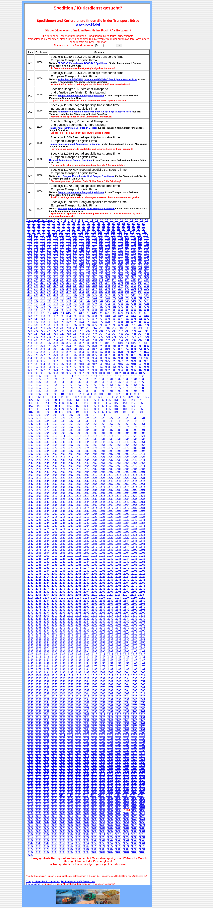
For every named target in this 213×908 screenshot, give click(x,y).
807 (81, 343)
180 (81, 244)
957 (68, 367)
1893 (38, 552)
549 (133, 301)
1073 (86, 388)
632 (55, 316)
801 (42, 343)
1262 (30, 427)
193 (42, 247)
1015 (102, 376)
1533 (38, 480)
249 (36, 256)
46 (143, 223)
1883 (78, 549)
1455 (134, 462)
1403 (78, 454)
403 (49, 280)
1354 (46, 445)
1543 (118, 480)
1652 (30, 504)
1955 (54, 564)
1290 (134, 430)
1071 (70, 388)
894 (29, 358)
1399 (46, 454)
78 (63, 229)
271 (55, 259)
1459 (46, 465)
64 (113, 226)
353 (94, 271)
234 (62, 253)
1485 (134, 468)
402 (42, 280)
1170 (132, 406)
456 (146, 286)
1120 (99, 397)
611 (42, 313)
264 (133, 256)
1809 (86, 534)
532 (146, 298)
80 (73, 229)
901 (75, 358)
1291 (142, 430)
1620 (134, 495)
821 (49, 346)
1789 (46, 531)
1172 (30, 409)
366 (55, 274)
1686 (62, 510)
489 (114, 292)
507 (107, 295)
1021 (30, 379)
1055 (62, 385)
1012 (78, 376)
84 (93, 229)
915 (42, 361)
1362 (110, 445)
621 (107, 313)
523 (88, 298)
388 (75, 277)
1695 (134, 510)
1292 (30, 433)
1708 (118, 513)
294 (81, 262)
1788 (38, 531)
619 (94, 313)
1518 (38, 477)
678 (107, 322)
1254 (86, 424)
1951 (142, 561)
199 (81, 247)
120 (61, 235)
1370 (54, 448)
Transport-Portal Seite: (39, 220)
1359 (86, 445)
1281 (62, 430)
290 (55, 262)
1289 (126, 430)
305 (29, 265)
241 (107, 253)
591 (36, 310)
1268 (78, 427)
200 (88, 247)
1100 (62, 394)
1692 (110, 510)
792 (107, 340)
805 (68, 343)
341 (140, 268)
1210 (94, 415)
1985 (54, 570)
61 (98, 226)
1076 (110, 388)
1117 (76, 397)
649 (42, 319)
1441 (142, 459)
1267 (70, 427)
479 (49, 292)
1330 (94, 439)
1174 (46, 409)
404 (55, 280)
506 (101, 295)
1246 (142, 421)
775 (120, 337)
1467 (110, 465)
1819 (46, 537)
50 (43, 226)
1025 (62, 379)
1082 (38, 391)
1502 (30, 474)
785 (62, 340)
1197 (108, 412)
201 (94, 247)
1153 (116, 403)
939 (75, 364)
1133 (77, 400)
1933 (118, 558)
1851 (62, 543)
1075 (102, 388)
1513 (118, 474)
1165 (93, 406)
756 (120, 334)
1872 (110, 546)
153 (29, 241)
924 (101, 361)
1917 (110, 555)
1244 (126, 421)
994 (62, 373)
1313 (78, 436)
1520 (54, 477)
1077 (118, 388)
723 (29, 331)
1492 (70, 471)
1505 (54, 474)
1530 (134, 477)
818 (29, 346)
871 (127, 352)
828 (94, 346)
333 (88, 268)
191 (29, 247)
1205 (54, 415)
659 (107, 319)
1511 (102, 474)
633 (62, 316)
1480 (94, 468)
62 (103, 226)
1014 (94, 376)
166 (114, 241)
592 (42, 310)
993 (55, 373)
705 (36, 328)
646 (146, 316)
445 (75, 286)
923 (94, 361)
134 (29, 238)
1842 (110, 540)
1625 (54, 498)
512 (140, 295)
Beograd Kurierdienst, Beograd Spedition (70, 160)
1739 (126, 519)
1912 (70, 555)
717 (114, 328)
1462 (70, 465)
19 (131, 220)
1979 (126, 567)
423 (55, 283)
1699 (46, 513)
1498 (118, 471)
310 (62, 265)
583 (107, 307)
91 (128, 229)
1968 (38, 567)
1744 (46, 522)
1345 (94, 442)
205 (120, 247)
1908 (38, 555)
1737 (110, 519)
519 (62, 298)
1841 (102, 540)
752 (94, 334)
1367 (30, 448)
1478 (78, 468)
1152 (108, 403)
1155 (132, 403)
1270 (94, 427)
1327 (70, 439)
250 (42, 256)
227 (140, 250)
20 (136, 220)
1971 (62, 567)
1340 (54, 442)
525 (101, 298)
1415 (54, 456)
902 (81, 358)
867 (101, 352)
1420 (94, 456)
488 (107, 292)
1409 (126, 454)
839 (42, 349)
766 (62, 337)
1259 (126, 424)
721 (140, 328)
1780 (94, 528)
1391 (102, 451)
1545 (134, 480)
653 (68, 319)
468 (101, 289)
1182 (108, 409)
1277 (30, 430)
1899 (86, 552)
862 (68, 352)
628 (29, 316)
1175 (54, 409)
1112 (38, 397)
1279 (46, 430)
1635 (134, 498)
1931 (102, 558)
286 (29, 262)
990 (36, 373)
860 (55, 352)
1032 (118, 379)
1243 (118, 421)
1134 (85, 400)
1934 (126, 558)
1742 (30, 522)
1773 (38, 528)
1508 (78, 474)
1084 (54, 391)
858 (42, 352)
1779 (86, 528)
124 (87, 235)
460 (49, 289)
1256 (102, 424)
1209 (86, 415)
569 (140, 304)
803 (55, 343)
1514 (126, 474)
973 (49, 370)
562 (94, 304)
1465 (94, 465)
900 (68, 358)
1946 (102, 561)
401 (36, 280)
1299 (86, 433)
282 (127, 259)
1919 (126, 555)
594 (55, 310)
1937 (30, 561)
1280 (54, 430)
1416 (62, 456)
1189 (46, 412)
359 (133, 271)
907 (114, 358)
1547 (30, 483)
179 (75, 244)
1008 (46, 376)
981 (101, 370)
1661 (102, 504)
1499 (126, 471)
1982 (30, 570)
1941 (62, 561)
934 (42, 364)
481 (62, 292)
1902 (110, 552)
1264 (46, 427)
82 (83, 229)
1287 (110, 430)
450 (107, 286)
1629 (86, 498)
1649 (126, 501)
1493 (78, 471)
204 (114, 247)
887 (107, 355)
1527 (110, 477)
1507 (70, 474)
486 (94, 292)
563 (101, 304)
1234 (46, 421)
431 (107, 283)
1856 (102, 543)
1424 (126, 456)
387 (68, 277)
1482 (110, 468)
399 (146, 277)
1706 (102, 513)
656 (88, 319)
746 (55, 334)
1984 (46, 570)
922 (88, 361)
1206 (62, 415)
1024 (54, 379)
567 (127, 304)
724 (36, 331)
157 (55, 241)
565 (114, 304)
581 (94, 307)
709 (62, 328)
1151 (101, 403)
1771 (142, 525)
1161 (62, 406)
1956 (62, 564)
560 (81, 304)
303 (140, 262)
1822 (70, 537)
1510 (94, 474)
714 (94, 328)
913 (29, 361)
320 (127, 265)
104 (80, 232)
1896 (62, 552)
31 (68, 223)
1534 (46, 480)
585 (120, 307)
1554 (86, 483)
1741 (142, 519)
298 (107, 262)
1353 (38, 445)
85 (98, 229)
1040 (62, 382)
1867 (70, 546)
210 (29, 250)
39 (108, 223)
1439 (126, 459)
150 (133, 238)
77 (58, 229)
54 (63, 226)
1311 (62, 436)
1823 (78, 537)
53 (58, 226)
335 (101, 268)
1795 (94, 531)
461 (55, 289)
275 (81, 259)
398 (140, 277)
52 (53, 226)
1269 (86, 427)
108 (106, 232)
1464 (86, 465)
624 (127, 313)
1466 (102, 465)
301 (127, 262)
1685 (54, 510)
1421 (102, 456)
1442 (30, 462)
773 (107, 337)
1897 (70, 552)
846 (88, 349)
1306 (142, 433)
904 (94, 358)
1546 (142, 480)
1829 (126, 537)
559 (75, 304)
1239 (86, 421)
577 (68, 307)
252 (55, 256)
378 (133, 274)
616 (75, 313)
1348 (118, 442)
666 (29, 322)
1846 (142, 540)
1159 (46, 406)
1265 (54, 427)
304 (146, 262)
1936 (142, 558)
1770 (134, 525)
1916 (102, 555)
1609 (46, 495)
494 (146, 292)
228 (146, 250)
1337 (30, 442)
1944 (86, 561)
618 (88, 313)
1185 (132, 409)
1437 (110, 459)
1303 (118, 433)
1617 (110, 495)
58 (83, 226)
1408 (118, 454)
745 (49, 334)
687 (42, 325)
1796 (102, 531)
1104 (94, 394)
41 (118, 223)
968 (140, 367)
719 (127, 328)
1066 (30, 388)
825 (75, 346)
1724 (126, 516)
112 (132, 232)
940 (81, 364)
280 (114, 259)
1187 (30, 412)
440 (42, 286)
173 (36, 244)
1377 (110, 448)
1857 (110, 543)
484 (81, 292)
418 (146, 280)
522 (81, 298)
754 (107, 334)
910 (133, 358)
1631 (102, 498)
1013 (86, 376)
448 (94, 286)
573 (42, 307)
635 (75, 316)
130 (126, 235)
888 (114, 355)
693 (81, 325)
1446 (62, 462)
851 (120, 349)
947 (127, 364)
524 (94, 298)
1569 (86, 486)
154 (36, 241)
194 (49, 247)
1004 (134, 373)
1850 (54, 543)
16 (116, 220)
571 (29, 307)
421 (42, 283)
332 (81, 268)
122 (74, 235)
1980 (134, 567)
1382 (30, 451)
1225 (94, 418)
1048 (126, 382)
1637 (30, 501)
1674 (86, 507)
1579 (46, 489)
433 (120, 283)
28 (53, 223)
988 (146, 370)
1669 (46, 507)
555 (49, 304)
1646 (102, 501)
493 (140, 292)
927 (120, 361)
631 (49, 316)
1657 (70, 504)
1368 (38, 448)
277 (94, 259)
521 (75, 298)
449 (101, 286)
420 (36, 283)
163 (94, 241)
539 (68, 301)
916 (49, 361)
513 (146, 295)
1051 (30, 385)
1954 (46, 564)
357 (120, 271)
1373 (78, 448)
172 (29, 244)
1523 (78, 477)
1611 (62, 495)
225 (127, 250)
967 (133, 367)
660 (114, 319)
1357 (70, 445)
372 (94, 274)
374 (107, 274)
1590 (134, 489)
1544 (126, 480)
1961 (102, 564)
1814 (126, 534)
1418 (78, 456)
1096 (30, 394)
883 (81, 355)
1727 (30, 519)
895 (36, 358)
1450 (94, 462)
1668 (38, 507)
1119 (91, 397)
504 (88, 295)
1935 (134, 558)
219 (88, 250)
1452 (110, 462)
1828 (118, 537)
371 (88, 274)
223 (114, 250)
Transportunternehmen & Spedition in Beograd (73, 128)
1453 (118, 462)
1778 (78, 528)
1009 (54, 376)
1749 (86, 522)
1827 (110, 537)
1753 (118, 522)
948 (133, 364)
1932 (110, 558)
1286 (102, 430)
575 (55, 307)
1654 (46, 504)
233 (55, 253)
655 (81, 319)
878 (49, 355)
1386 (62, 451)
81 (78, 229)
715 (101, 328)
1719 (86, 516)
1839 (86, 540)
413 (114, 280)
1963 (118, 564)
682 (133, 322)
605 (127, 310)
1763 (78, 525)
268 (36, 259)
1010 (62, 376)
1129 (46, 400)
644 (133, 316)
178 (68, 244)
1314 (86, 436)
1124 (130, 397)
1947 (110, 561)
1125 (138, 397)
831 (114, 346)
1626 (62, 498)
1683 (38, 510)
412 (107, 280)
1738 (118, 519)
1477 (70, 468)
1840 (94, 540)
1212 (110, 415)
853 (133, 349)
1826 (102, 537)
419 (29, 283)
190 (146, 244)
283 (133, 259)
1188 (38, 412)
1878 (38, 549)
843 (68, 349)
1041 (70, 382)
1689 (86, 510)
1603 (118, 492)
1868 (78, 546)
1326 (62, 439)
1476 (62, 468)
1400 (54, 454)
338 (120, 268)
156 (49, 241)
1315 (94, 436)
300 (120, 262)
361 (146, 271)
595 (62, 310)
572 (36, 307)
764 (49, 337)
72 (33, 229)
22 (146, 220)
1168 (116, 406)
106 (93, 232)
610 (36, 313)
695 (94, 325)
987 (140, 370)
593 (49, 310)
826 (81, 346)
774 (114, 337)
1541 (102, 480)
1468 (118, 465)
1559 (126, 483)
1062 (118, 385)
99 (48, 232)
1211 (102, 415)
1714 (46, 516)
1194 (85, 412)
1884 (86, 549)
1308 (38, 436)
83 (88, 229)
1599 (86, 492)
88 (113, 229)
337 (114, 268)
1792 (70, 531)
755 (114, 334)
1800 (134, 531)
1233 (38, 421)
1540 (94, 480)
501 (68, 295)
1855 (94, 543)
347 (55, 271)
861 (62, 352)
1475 (54, 468)
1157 (30, 406)
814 (127, 343)
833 (127, 346)
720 (133, 328)
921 (81, 361)
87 (108, 229)
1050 (142, 382)
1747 (70, 522)
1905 (134, 552)
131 (132, 235)
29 (58, 223)
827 (88, 346)
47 (28, 226)
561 (88, 304)
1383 (38, 451)
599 (88, 310)
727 (55, 331)
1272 (110, 427)
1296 (62, 433)
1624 (46, 498)
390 (88, 277)
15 (111, 220)
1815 (134, 534)
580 (88, 307)
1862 (30, 546)
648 (36, 319)
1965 (134, 564)
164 (101, 241)
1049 (134, 382)
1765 (94, 525)
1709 (126, 513)
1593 (38, 492)
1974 (86, 567)
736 (114, 331)
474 (140, 289)
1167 (108, 406)
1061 (110, 385)
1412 (30, 456)
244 (127, 253)
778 (140, 337)
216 (68, 250)
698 (114, 325)
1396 (142, 451)
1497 (110, 471)
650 (49, 319)
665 (146, 319)
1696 (142, 510)
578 (75, 307)
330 (68, 268)
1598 (78, 492)
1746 (62, 522)
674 (81, 322)
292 (68, 262)
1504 (46, 474)
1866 (62, 546)
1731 (62, 519)
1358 (78, 445)
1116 (68, 397)
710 (68, 328)
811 (107, 343)
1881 (62, 549)
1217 (30, 418)
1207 (70, 415)
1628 (78, 498)
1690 (94, 510)
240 (101, 253)
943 (101, 364)
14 (106, 220)
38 (103, 223)
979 (88, 370)
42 (123, 223)
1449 (86, 462)
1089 (94, 391)
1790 (54, 531)
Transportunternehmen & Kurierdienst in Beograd (74, 144)
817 (146, 343)
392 (101, 277)
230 (36, 253)
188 (133, 244)
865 (88, 352)
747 (62, 334)
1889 (126, 549)
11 (91, 220)
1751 (102, 522)
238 (88, 253)
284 (140, 259)
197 (68, 247)
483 (75, 292)
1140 (132, 400)
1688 (78, 510)
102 (67, 232)
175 (49, 244)
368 (68, 274)
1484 (126, 468)
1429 (46, 459)
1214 (126, 415)
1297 (70, 433)
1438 (118, 459)
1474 (46, 468)
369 (75, 274)
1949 (126, 561)
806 (75, 343)
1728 (38, 519)
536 (49, 301)
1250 (54, 424)
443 (62, 286)
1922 (30, 558)
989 (29, 373)
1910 (54, 555)
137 (49, 238)
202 (101, 247)
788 (81, 340)
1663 (118, 504)
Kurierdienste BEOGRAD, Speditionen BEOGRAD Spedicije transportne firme (97, 79)
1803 (38, 534)
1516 (142, 474)
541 (81, 301)
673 (75, 322)
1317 (110, 436)
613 (55, 313)
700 (127, 325)
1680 (134, 507)
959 (81, 367)
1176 (62, 409)
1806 (62, 534)
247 (146, 253)
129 (119, 235)
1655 (54, 504)
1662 (110, 504)
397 (133, 277)
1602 (110, 492)
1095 (142, 391)
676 (94, 322)
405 (62, 280)
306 (36, 265)
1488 (38, 471)
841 (55, 349)
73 (38, 229)
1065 (142, 385)
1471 (142, 465)
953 (42, 367)
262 (120, 256)
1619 (126, 495)
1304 (126, 433)
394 (114, 277)
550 (140, 301)
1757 (30, 525)
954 (49, 367)
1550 (54, 483)
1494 (86, 471)
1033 (126, 379)
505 (94, 295)
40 (113, 223)
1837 (70, 540)
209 (146, 247)
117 (42, 235)
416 (133, 280)
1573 (118, 486)
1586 (102, 489)
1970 (54, 567)
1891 (142, 549)
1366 (142, 445)
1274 (126, 427)
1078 (126, 388)
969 (146, 367)
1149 (85, 403)
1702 (70, 513)
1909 (46, 555)
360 (140, 271)
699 (120, 325)
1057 (78, 385)
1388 (78, 451)
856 (29, 352)
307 (42, 265)
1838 (78, 540)
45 (138, 223)
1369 (46, 448)
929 (133, 361)
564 (107, 304)
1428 (38, 459)
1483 (118, 468)
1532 (30, 480)
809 (94, 343)
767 (68, 337)
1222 (70, 418)
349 (68, 271)
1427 (30, 459)
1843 (118, 540)
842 (62, 349)
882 (75, 355)
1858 (118, 543)
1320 (134, 436)
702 (140, 325)
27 (48, 223)
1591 (142, 489)
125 (94, 235)
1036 (30, 382)
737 (120, 331)
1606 (142, 492)
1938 (38, 561)
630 (42, 316)
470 (114, 289)
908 (120, 358)
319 (120, 265)
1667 (30, 507)
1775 (54, 528)
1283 (78, 430)
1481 (102, 468)
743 (36, 334)
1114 (53, 397)
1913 (78, 555)
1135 (93, 400)
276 (88, 259)
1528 (118, 477)
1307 (30, 436)
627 (146, 313)
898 (55, 358)
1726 (142, 516)
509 (120, 295)
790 (94, 340)
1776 (62, 528)
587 (133, 307)
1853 (78, 543)
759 (140, 334)
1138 (116, 400)
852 (127, 349)
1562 (30, 486)
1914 (86, 555)
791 (101, 340)
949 (140, 364)
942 (94, 364)
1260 (134, 424)
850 (114, 349)
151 (140, 238)
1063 (126, 385)
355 (107, 271)
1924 (46, 558)
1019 (134, 376)
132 (139, 235)
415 (127, 280)
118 (48, 235)
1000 (102, 373)
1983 (38, 570)
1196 (101, 412)
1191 (62, 412)
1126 (146, 397)
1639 (46, 501)
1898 (78, 552)
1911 (62, 555)
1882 (70, 549)
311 (68, 265)
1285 (94, 430)
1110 (140, 394)
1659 (86, 504)
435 (133, 283)
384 (49, 277)
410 (94, 280)
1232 (30, 421)
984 (120, 370)
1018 (126, 376)
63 (108, 226)
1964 (126, 564)
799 (29, 343)
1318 (118, 436)
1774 (46, 528)
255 (75, 256)
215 (62, 250)
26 (43, 223)
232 (49, 253)
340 (133, 268)
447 (88, 286)
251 (49, 256)
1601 (102, 492)
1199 (124, 412)
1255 (94, 424)
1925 (54, 558)
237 (81, 253)
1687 (70, 510)
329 (62, 268)
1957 (70, 564)
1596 (62, 492)
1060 (102, 385)
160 (75, 241)
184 (107, 244)
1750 (94, 522)
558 (68, 304)
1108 (125, 394)
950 (146, 364)
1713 (38, 516)
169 (133, 241)
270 (49, 259)
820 (42, 346)
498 (49, 295)
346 (49, 271)
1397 (30, 454)
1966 (142, 564)
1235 (54, 421)
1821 (62, 537)
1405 (94, 454)
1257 (110, 424)
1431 (62, 459)
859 (49, 352)
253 (62, 256)
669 (49, 322)
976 (68, 370)
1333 (118, 439)
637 (88, 316)
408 (81, 280)
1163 (77, 406)
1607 (30, 495)
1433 (78, 459)
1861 (142, 543)
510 (127, 295)
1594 (46, 492)
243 (120, 253)
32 (73, 223)
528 (120, 298)
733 (94, 331)
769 (81, 337)
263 (127, 256)
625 (133, 313)
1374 (86, 448)
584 (114, 307)
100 (54, 232)
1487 (30, 471)
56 (73, 226)
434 (127, 283)
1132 (69, 400)
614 (62, 313)
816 (140, 343)
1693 (118, 510)
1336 (142, 439)
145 (101, 238)
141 (75, 238)
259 (101, 256)
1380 (134, 448)
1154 (124, 403)
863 (75, 352)
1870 (94, 546)
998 (88, 373)
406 (68, 280)
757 (127, 334)
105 (87, 232)
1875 (134, 546)
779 (146, 337)
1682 (30, 510)
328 (55, 268)
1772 (30, 528)
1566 (62, 486)
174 (42, 244)
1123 (122, 397)
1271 (102, 427)
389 (81, 277)
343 (29, 271)
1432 (70, 459)
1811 (102, 534)
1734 (86, 519)
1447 (70, 462)
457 (29, 289)
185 (114, 244)
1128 (38, 400)
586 (127, 307)
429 (94, 283)
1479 (86, 468)
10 (86, 220)
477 (36, 292)
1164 (85, 406)
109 (113, 232)
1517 (30, 477)
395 (120, 277)
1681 (142, 507)
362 (29, 274)
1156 (140, 403)
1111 (30, 397)
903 (88, 358)
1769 (126, 525)
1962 (110, 564)
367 (62, 274)
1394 (126, 451)
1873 (118, 546)
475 (146, 289)
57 (78, 226)
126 (100, 235)
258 (94, 256)
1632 (110, 498)
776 (127, 337)
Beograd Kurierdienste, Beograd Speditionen (81, 95)
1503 (38, 474)
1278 (38, 430)
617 (81, 313)
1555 (94, 483)
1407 (110, 454)
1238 (78, 421)
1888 (118, 549)
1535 (54, 480)
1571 (102, 486)
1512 (110, 474)
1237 (70, 421)
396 (127, 277)
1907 (30, 555)
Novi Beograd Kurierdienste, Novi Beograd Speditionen (86, 176)
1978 (118, 567)
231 (42, 253)
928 (127, 361)
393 (107, 277)
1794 (86, 531)
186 (120, 244)
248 (29, 256)
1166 (101, 406)
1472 (30, 468)
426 (75, 283)
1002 (118, 373)
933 (36, 364)
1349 (126, 442)
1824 (86, 537)
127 (107, 235)
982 (107, 370)
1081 (30, 391)
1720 (94, 516)
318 (114, 265)
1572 (110, 486)
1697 (30, 513)
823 (62, 346)
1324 (46, 439)
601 (101, 310)
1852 (70, 543)
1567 (70, 486)
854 (140, 349)
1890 (134, 549)
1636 (142, 498)
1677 (110, 507)
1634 (126, 498)
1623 (38, 498)
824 (68, 346)
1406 (102, 454)
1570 (94, 486)
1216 (142, 415)
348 (62, 271)
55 (68, 226)
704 (29, 328)
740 (140, 331)
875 (29, 355)
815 (133, 343)
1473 (38, 468)
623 (120, 313)
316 (101, 265)
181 (88, 244)
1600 (94, 492)
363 (36, 274)
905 (101, 358)
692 (75, 325)
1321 (142, 436)
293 (75, 262)
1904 (126, 552)
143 (88, 238)
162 (88, 241)
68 (133, 226)
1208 (78, 415)
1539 (86, 480)
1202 (30, 415)
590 (29, 310)
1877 (30, 549)
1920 (134, 555)
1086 (70, 391)
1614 (86, 495)
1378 (118, 448)
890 (127, 355)
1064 (134, 385)
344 (36, 271)
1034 (134, 379)
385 (55, 277)
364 (42, 274)
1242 (110, 421)
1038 (46, 382)
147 (114, 238)
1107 (117, 394)
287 (36, 262)
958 (75, 367)
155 (42, 241)
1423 (118, 456)
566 (120, 304)
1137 (108, 400)
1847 (30, 543)
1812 (110, 534)
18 (126, 220)
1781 (102, 528)
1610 (54, 495)
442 (55, 286)
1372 (70, 448)
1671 (62, 507)
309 (55, 265)
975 (62, 370)
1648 (118, 501)
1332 (110, 439)
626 (140, 313)
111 (126, 232)
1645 (94, 501)
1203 (38, 415)
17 (121, 220)
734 (101, 331)
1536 (62, 480)
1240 (94, 421)
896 (42, 358)
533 (29, 301)
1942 (70, 561)
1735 (94, 519)
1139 (124, 400)
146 (107, 238)
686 (36, 325)
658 (101, 319)
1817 (30, 537)
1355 (54, 445)
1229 (126, 418)
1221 (62, 418)
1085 (62, 391)
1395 (134, 451)
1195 (93, 412)
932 (29, 364)
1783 (118, 528)
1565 (54, 486)
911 (140, 358)
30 (63, 223)
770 (88, 337)
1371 (62, 448)
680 (120, 322)
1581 (62, 489)
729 (68, 331)
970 (29, 370)
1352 (30, 445)
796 (133, 340)
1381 (142, 448)
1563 (38, 486)
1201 (140, 412)
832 (120, 346)
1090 (102, 391)
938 (68, 364)
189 (140, 244)
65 (118, 226)
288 (42, 262)
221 (101, 250)
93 (138, 229)
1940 (54, 561)
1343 (78, 442)
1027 (78, 379)
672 (68, 322)
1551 (62, 483)
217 (75, 250)
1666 (142, 504)
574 (49, 307)
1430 (54, 459)
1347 (110, 442)
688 (49, 325)
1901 (102, 552)
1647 (110, 501)
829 (101, 346)
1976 (102, 567)
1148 (77, 403)
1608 (38, 495)
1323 (38, 439)
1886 (102, 549)
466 (88, 289)
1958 (78, 564)
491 (127, 292)
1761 (62, 525)
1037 (38, 382)
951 (29, 367)
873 (140, 352)
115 (29, 235)
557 (62, 304)
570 (146, 304)
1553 (78, 483)
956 (62, 367)
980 (94, 370)
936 (55, 364)
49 (38, 226)
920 (75, 361)
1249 (46, 424)
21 (141, 220)
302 (133, 262)
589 (146, 307)
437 (146, 283)
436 (140, 283)
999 (94, 373)
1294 (46, 433)
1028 (86, 379)
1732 (70, 519)
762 (36, 337)
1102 (78, 394)
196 (62, 247)
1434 (86, 459)
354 (101, 271)
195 (55, 247)
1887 (110, 549)
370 (81, 274)
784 (55, 340)
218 (81, 250)
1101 (70, 394)
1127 (30, 400)
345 (42, 271)
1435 (94, 459)
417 (140, 280)
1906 (142, 552)
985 (127, 370)
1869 (86, 546)
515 (36, 298)
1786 (142, 528)
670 (55, 322)
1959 (86, 564)
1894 (46, 552)
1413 (38, 456)
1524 (86, 477)
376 (120, 274)
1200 (132, 412)
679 (114, 322)
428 (88, 283)
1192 (69, 412)
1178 (77, 409)
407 (75, 280)
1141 (140, 400)
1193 (77, 412)
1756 (142, 522)
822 (55, 346)
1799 (126, 531)
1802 (30, 534)
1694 (126, 510)
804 (62, 343)
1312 (70, 436)
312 (75, 265)
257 (88, 256)
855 (146, 349)
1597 (70, 492)
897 (49, 358)
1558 (118, 483)
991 (42, 373)
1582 (70, 489)
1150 (93, 403)
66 (123, 226)
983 (114, 370)
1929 (86, 558)
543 (94, 301)
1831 (142, 537)
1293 (38, 433)
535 (42, 301)
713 (88, 328)
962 (101, 367)
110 (119, 232)
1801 (142, 531)
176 (55, 244)
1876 (142, 546)
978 (81, 370)
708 (55, 328)
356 (114, 271)
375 (114, 274)
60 (93, 226)
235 (68, 253)
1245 (134, 421)
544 (101, 301)
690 (62, 325)
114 (144, 232)
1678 (118, 507)
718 (120, 328)
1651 (142, 501)
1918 (118, 555)
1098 (46, 394)
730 (75, 331)
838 (36, 349)
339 (127, 268)
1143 (38, 403)
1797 (110, 531)
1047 (118, 382)
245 (133, 253)
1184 (124, 409)
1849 (46, 543)
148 (120, 238)
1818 (38, 537)
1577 (30, 489)
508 (114, 295)
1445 (54, 462)
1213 (118, 415)
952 (36, 367)
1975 (94, 567)
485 (88, 292)
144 (94, 238)
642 (120, 316)
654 (75, 319)
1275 (134, 427)
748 (68, 334)
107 (100, 232)
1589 (126, 489)
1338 (38, 442)
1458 (38, 465)
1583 (78, 489)
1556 (102, 483)
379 (140, 274)
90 (123, 229)
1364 (126, 445)
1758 (38, 525)
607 (140, 310)
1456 (142, 462)
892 (140, 355)
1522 (70, 477)
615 (68, 313)
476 (29, 292)
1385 (54, 451)
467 (94, 289)
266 (146, 256)
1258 (118, 424)
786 (68, 340)
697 (107, 325)
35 (88, 223)
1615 (94, 495)
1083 (46, 391)
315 (94, 265)
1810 (94, 534)
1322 (30, 439)
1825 (94, 537)
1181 (101, 409)
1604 (126, 492)
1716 (62, 516)
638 (94, 316)
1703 (78, 513)
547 (120, 301)
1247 (30, 424)
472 (127, 289)
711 (75, 328)
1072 (78, 388)
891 (133, 355)
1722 (110, 516)
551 (146, 301)
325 (36, 268)
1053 (46, 385)
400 (29, 280)
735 (107, 331)
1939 (46, 561)
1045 (102, 382)
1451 (102, 462)
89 (118, 229)
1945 (94, 561)
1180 (93, 409)
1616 (102, 495)
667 (36, 322)
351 (81, 271)
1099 (54, 394)
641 (114, 316)
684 (146, 322)
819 (36, 346)
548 (127, 301)
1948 (118, 561)
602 (107, 310)
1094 (134, 391)
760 (146, 334)
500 (62, 295)
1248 (38, 424)
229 (29, 253)
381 (29, 277)
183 (101, 244)
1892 (30, 552)
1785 (134, 528)
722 (146, 328)
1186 (140, 409)
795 (127, 340)
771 (94, 337)
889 (120, 355)
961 (94, 367)
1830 (134, 537)
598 (81, 310)
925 (107, 361)
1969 (46, 567)
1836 (62, 540)
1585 (94, 489)
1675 (94, 507)
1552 (70, 483)
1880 (54, 549)
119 (55, 235)
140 (68, 238)
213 (49, 250)
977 (75, 370)
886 (101, 355)
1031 (110, 379)
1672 (70, 507)
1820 (54, 537)
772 (101, 337)
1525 (94, 477)
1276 (142, 427)
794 (120, 340)
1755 (134, 522)
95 (28, 232)
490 (120, 292)
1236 (62, 421)
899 (62, 358)
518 (55, 298)
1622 (30, 498)
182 (94, 244)
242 (114, 253)
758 (133, 334)
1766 (102, 525)
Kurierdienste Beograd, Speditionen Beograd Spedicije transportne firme (95, 111)
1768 (118, 525)
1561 (142, 483)
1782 (110, 528)
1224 (86, 418)
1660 (94, 504)
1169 (124, 406)
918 (62, 361)
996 (75, 373)
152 (146, 238)
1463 (78, 465)
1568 (78, 486)
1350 (134, 442)
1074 (94, 388)
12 (96, 220)
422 (49, 283)
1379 (126, 448)
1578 (38, 489)
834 (133, 346)
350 (75, 271)
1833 (38, 540)
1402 (70, 454)
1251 (62, 424)
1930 (94, 558)
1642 (70, 501)
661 (120, 319)
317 (107, 265)
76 (53, 229)
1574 (126, 486)
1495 (94, 471)
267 (29, 259)
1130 (54, 400)
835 (140, 346)
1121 (107, 397)
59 (88, 226)
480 (55, 292)
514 (29, 298)
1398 (38, 454)
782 (42, 340)
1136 (101, 400)
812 (114, 343)
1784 (126, 528)
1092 (118, 391)
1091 (110, 391)
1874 (126, 546)
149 (127, 238)
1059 (94, 385)
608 (146, 310)
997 (81, 373)
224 (120, 250)
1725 (134, 516)
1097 (38, 394)
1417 (70, 456)
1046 (110, 382)
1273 (118, 427)
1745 (54, 522)
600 (94, 310)
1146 (62, 403)
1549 (46, 483)
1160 (54, 406)
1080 (142, 388)
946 (120, 364)
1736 (102, 519)
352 (88, 271)
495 (29, 295)
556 (55, 304)
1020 (142, 376)
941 (88, 364)
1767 (110, 525)
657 (94, 319)
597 (75, 310)
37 (98, 223)
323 (146, 265)
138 (55, 238)
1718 (78, 516)
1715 (54, 516)
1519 (46, 477)
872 (133, 352)
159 (68, 241)
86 (103, 229)
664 (140, 319)
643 (127, 316)
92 (133, 229)
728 (62, 331)
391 (94, 277)
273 (68, 259)
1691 (102, 510)
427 (81, 283)
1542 (110, 480)
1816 (142, 534)
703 (146, 325)
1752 (110, 522)
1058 (86, 385)
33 (78, 223)
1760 (54, 525)
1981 (142, 567)
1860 (134, 543)
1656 (62, 504)
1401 (62, 454)
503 (81, 295)
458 (36, 289)
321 (133, 265)
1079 (134, 388)
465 (81, 289)
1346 (102, 442)
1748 (78, 522)
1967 (30, 567)
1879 (46, 549)
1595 (54, 492)
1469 (126, 465)
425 (68, 283)
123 (81, 235)
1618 (118, 495)
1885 (94, 549)
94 (143, 229)
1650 (134, 501)
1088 (86, 391)
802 (49, 343)
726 (49, 331)
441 (49, 286)
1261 (142, 424)
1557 (110, 483)
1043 (86, 382)
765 (55, 337)
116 (36, 235)
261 (114, 256)
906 (107, 358)
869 (114, 352)
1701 (62, 513)
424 (62, 283)
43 (128, 223)
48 (33, 226)
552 (29, 304)
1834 (46, 540)
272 (62, 259)
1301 (102, 433)
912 (146, 358)
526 (107, 298)
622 (114, 313)
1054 (54, 385)
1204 (46, 415)
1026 (70, 379)
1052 (38, 385)
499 (55, 295)
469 (107, 289)
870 (120, 352)
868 (107, 352)
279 (107, 259)
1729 (46, 519)
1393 (118, 451)
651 (55, 319)
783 (49, 340)
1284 (86, 430)
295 (88, 262)
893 (146, 355)
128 (113, 235)
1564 (46, 486)
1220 (54, 418)
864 (81, 352)
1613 (78, 495)
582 (101, 307)
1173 (38, 409)
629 (36, 316)
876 (36, 355)
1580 (54, 489)
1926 (62, 558)
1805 (54, 534)
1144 (46, 403)
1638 (38, 501)
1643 (78, 501)
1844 (126, 540)
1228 (118, 418)
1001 (110, 373)
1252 (70, 424)
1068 (46, 388)
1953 (38, 564)
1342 (70, 442)
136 (42, 238)
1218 (38, 418)
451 (114, 286)
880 (62, 355)
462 (62, 289)
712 (81, 328)
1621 (142, 495)
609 (29, 313)
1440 (134, 459)
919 (68, 361)
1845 (134, 540)
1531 (142, 477)
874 (146, 352)
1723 (118, 516)
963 (107, 367)
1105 (101, 394)
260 (107, 256)
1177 (69, 409)
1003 (126, 373)
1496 (102, 471)
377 (127, 274)
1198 (116, 412)
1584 (86, 489)
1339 (46, 442)
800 (36, 343)
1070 (62, 388)
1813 (118, 534)
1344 (86, 442)
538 (62, 301)
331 (75, 268)
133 (145, 235)
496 (36, 295)
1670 (54, 507)
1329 (86, 439)
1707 (110, 513)
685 (29, 325)
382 (36, 277)
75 (48, 229)
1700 (54, 513)
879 (55, 355)
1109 (133, 394)
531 (140, 298)
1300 (94, 433)
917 (55, 361)
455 (140, 286)
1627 (70, 498)
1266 (62, 427)
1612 (70, 495)
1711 (142, 513)
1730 (54, 519)
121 (68, 235)
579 (81, 307)
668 (42, 322)
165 (107, 241)
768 (75, 337)
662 (127, 319)
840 (49, 349)
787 (75, 340)
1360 (94, 445)
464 (75, 289)
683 (140, 322)
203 (107, 247)
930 (140, 361)
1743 (38, 522)
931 (146, 361)
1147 (69, 403)
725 (42, 331)
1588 (118, 489)
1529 (126, 477)
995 (68, 373)
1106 (109, 394)
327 (49, 268)
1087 (78, 391)
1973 (78, 567)
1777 (70, 528)
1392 (110, 451)
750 (81, 334)
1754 (126, 522)
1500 (134, 471)
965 (120, 367)
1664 (126, 504)
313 (81, 265)
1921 (142, 555)
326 (42, 268)
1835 (54, 540)
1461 (62, 465)
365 (49, 274)
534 (36, 301)
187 (127, 244)
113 (138, 232)
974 (55, 370)
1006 (30, 376)
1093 (126, 391)
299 (114, 262)
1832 (30, 540)
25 (38, 223)
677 (101, 322)
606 (133, 310)
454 (133, 286)
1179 (85, 409)
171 (146, 241)
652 (62, 319)
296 (94, 262)
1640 (54, 501)
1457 (30, 465)
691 (68, 325)
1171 (140, 406)
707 (49, 328)
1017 (118, 376)
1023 (46, 379)
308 (49, 265)
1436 (102, 459)
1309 (46, 436)
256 (81, 256)
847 (94, 349)
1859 (126, 543)
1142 (30, 403)
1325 (54, 439)
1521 (62, 477)
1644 (86, 501)
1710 (134, 513)
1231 (142, 418)
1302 (110, 433)
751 (88, 334)
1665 (134, 504)
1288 (118, 430)
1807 (70, 534)
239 (94, 253)
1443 (38, 462)
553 (36, 304)
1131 (62, 400)
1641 (62, 501)
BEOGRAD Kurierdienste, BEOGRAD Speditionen (83, 63)
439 (36, 286)
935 (49, 364)
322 (140, 265)
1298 (78, 433)
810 (101, 343)
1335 (134, 439)
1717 (70, 516)
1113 (45, 397)
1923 (38, 558)
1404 (86, 454)
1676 (102, 507)
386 (62, 277)
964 (114, 367)
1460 (54, 465)
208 (140, 247)
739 (133, 331)
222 (107, 250)
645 (140, 316)
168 (127, 241)
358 (127, 271)
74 (43, 229)
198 (75, 247)
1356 (62, 445)
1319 (126, 436)
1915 (94, 555)
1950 (134, 561)
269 (42, 259)
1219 (46, 418)
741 (146, 331)
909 (127, 358)
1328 (78, 439)
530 (133, 298)
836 (146, 346)
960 (88, 367)
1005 (142, 373)
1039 (54, 382)
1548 (38, 483)
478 (42, 292)
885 (94, 355)
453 (127, 286)
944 (107, 364)
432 (114, 283)
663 (133, 319)
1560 (134, 483)
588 (140, 307)
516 (42, 298)
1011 (70, 376)
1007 (38, 376)
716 (107, 328)
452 (120, 286)
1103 (86, 394)
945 (114, 364)
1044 (94, 382)
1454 (126, 462)
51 (48, 226)
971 (36, 370)
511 (133, 295)
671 (62, 322)
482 (68, 292)
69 (138, 226)
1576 (142, 486)
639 (101, 316)
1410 (134, 454)
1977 (110, 567)
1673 (78, 507)
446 (81, 286)
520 (68, 298)
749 (75, 334)
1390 (94, 451)
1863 (38, 546)
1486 (142, 468)
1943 (78, 561)
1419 (86, 456)
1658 (78, 504)
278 (101, 259)
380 (146, 274)
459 (42, 289)
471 (120, 289)
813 (120, 343)
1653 (38, 504)
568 (133, 304)
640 (107, 316)
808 (88, 343)
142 (81, 238)
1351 (142, 442)
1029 (94, 379)
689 (55, 325)
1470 (134, 465)
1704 (86, 513)
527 (114, 298)
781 (36, 340)
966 (127, 367)
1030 (102, 379)
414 (120, 280)
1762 (70, 525)
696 (101, 325)
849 (107, 349)
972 (42, 370)
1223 (78, 418)
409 (88, 280)
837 (29, 349)
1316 (102, 436)
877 (42, 355)
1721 (102, 516)
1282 (70, 430)
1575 (134, 486)
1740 (134, 519)
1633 (118, 498)
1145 (54, 403)
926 (114, 361)
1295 (54, 433)
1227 (110, 418)
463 (68, 289)
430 (101, 283)
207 (133, 247)
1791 (62, 531)
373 (101, 274)
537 (55, 301)
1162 (69, 406)
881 (68, 355)
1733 (78, 519)
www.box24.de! (88, 24)
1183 (116, 409)
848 (101, 349)
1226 (102, 418)
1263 (38, 427)
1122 (115, 397)
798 (146, 340)
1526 (102, 477)
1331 (102, 439)
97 (38, 232)
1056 (70, 385)
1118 (84, 397)
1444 (46, 462)
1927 (70, 558)
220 (94, 250)
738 (127, 331)
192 (36, 247)
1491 (62, 471)
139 (62, 238)
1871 (102, 546)
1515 (134, 474)
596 (68, 310)
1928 (78, 558)
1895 (54, 552)
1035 (142, 379)
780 (29, 340)
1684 (46, 510)
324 (29, 268)
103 (74, 232)
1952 (30, 564)
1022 (38, 379)
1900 (94, 552)
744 (42, 334)
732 (88, 331)
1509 (86, 474)
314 (88, 265)
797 (140, 340)
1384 (46, 451)
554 (42, 304)
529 (127, 298)
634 (68, 316)
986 (133, 370)
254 (68, 256)
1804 (46, 534)
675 (88, 322)
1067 (38, 388)
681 (127, 322)
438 (29, 286)
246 (140, 253)
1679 (126, 507)
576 (62, 307)
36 (93, 223)
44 (133, 223)
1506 (62, 474)
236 (75, 253)
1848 (38, 543)
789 (88, 340)
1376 (102, 448)
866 (94, 352)
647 (29, 319)
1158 (38, 406)
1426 (142, 456)
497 (42, 295)
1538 (78, 480)
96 (33, 232)
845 (81, 349)
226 (133, 250)
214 (55, 250)
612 (49, 313)
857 (36, 352)
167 (120, 241)
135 (36, 238)
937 (62, 364)
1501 (142, 471)
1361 (102, 445)
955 (55, 367)
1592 (30, 492)
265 (140, 256)
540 (75, 301)
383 (42, 277)
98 (43, 232)
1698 (38, 513)
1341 (62, 442)
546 (114, 301)
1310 (54, 436)
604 (120, 310)
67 (128, 226)
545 (107, 301)
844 (75, 349)
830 (107, 346)
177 (62, 244)
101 (61, 232)
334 (94, 268)
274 (75, 259)
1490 (54, 471)
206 (127, 247)
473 (133, 289)
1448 (78, 462)
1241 (102, 421)
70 (143, 226)
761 (29, 337)
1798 (118, 531)
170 (140, 241)
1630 (94, 498)
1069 (54, 388)
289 (49, 262)
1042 (78, 382)
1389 (86, 451)
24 (33, 223)
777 (133, 337)
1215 (134, 415)
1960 (94, 564)
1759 (46, 525)
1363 (118, 445)
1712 (30, 516)
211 (36, 250)
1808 (78, 534)
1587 (110, 489)
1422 (110, 456)
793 (114, 340)
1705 (94, 513)
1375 (94, 448)
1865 (54, 546)
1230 (134, 418)
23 (28, 223)
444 (68, 286)
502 (75, 295)
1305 (134, 433)
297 (101, 262)
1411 (142, 454)
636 (81, 316)
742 (29, 334)
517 (49, 298)
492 (133, 292)
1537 (70, 480)
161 (81, 241)
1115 (61, 397)
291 (62, 262)
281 (120, 259)
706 (42, 328)
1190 (54, 412)
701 (133, 325)
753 (101, 334)
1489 (46, 471)
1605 (134, 492)
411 (101, 280)
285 (146, 259)
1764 (86, 525)
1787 (30, 531)
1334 (126, 439)
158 (62, 241)
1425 (134, 456)
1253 (78, 424)
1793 (78, 531)
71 (28, 229)
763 (42, 337)
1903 (118, 552)
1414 (46, 456)
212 (42, 250)
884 (88, 355)
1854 (86, 543)
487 (101, 292)
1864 (46, 546)
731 (81, 331)
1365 (134, 445)
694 (88, 325)
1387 (70, 451)
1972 (70, 567)
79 (68, 229)
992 (49, 373)
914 (36, 361)
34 (83, 223)
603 (114, 310)
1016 (110, 376)
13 (101, 220)
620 (101, 313)
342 (146, 268)
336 (107, 268)
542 (88, 301)
